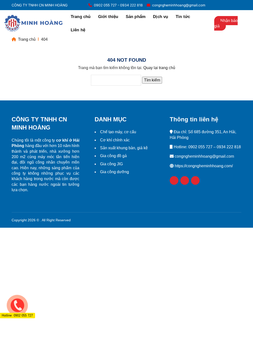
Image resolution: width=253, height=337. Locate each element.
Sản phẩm (136, 16)
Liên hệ (78, 30)
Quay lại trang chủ (159, 68)
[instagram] (237, 5)
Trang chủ (81, 16)
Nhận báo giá (226, 23)
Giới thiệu (108, 16)
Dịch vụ (160, 16)
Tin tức (183, 16)
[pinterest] (195, 180)
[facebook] (230, 5)
